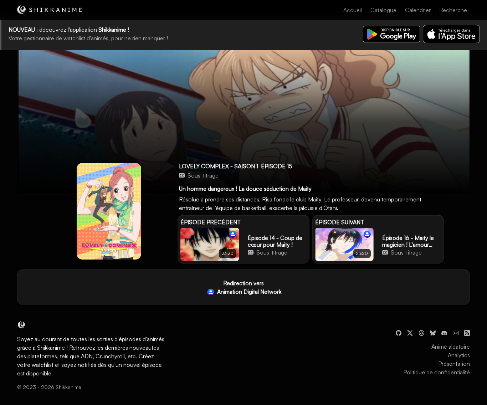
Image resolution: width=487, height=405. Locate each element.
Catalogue (383, 10)
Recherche (453, 10)
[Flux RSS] (467, 332)
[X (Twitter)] (410, 332)
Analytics (459, 355)
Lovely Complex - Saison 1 (218, 166)
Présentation (454, 363)
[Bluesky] (433, 332)
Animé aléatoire (450, 346)
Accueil (352, 10)
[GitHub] (398, 332)
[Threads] (421, 332)
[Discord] (444, 332)
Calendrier (418, 10)
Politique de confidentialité (436, 372)
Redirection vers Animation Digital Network (248, 287)
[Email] (455, 332)
